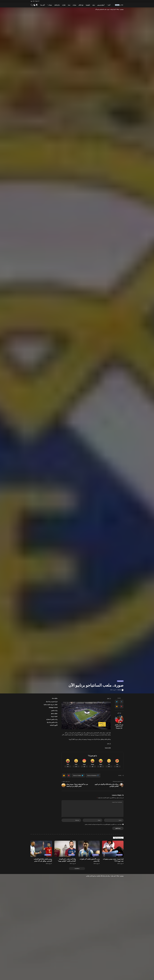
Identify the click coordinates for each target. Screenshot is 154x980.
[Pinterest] (35, 1)
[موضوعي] (119, 5)
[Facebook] (39, 1)
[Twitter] (37, 1)
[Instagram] (33, 1)
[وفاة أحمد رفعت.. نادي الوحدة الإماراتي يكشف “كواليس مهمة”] (65, 849)
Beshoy (119, 689)
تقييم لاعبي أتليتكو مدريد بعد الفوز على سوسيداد (119, 726)
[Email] (117, 706)
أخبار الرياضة (120, 681)
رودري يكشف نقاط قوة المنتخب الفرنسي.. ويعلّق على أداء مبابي (43, 860)
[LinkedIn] (31, 1)
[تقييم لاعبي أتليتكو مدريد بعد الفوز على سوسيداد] (119, 719)
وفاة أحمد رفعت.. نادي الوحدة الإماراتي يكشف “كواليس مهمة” (67, 860)
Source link (108, 748)
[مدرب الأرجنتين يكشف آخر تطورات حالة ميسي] (89, 849)
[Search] (31, 5)
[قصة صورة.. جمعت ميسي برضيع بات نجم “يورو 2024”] (113, 849)
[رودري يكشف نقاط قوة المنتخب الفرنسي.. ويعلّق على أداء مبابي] (41, 849)
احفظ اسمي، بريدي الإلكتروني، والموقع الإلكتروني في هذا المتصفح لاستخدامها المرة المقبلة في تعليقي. (103, 824)
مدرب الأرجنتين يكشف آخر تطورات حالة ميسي (90, 860)
